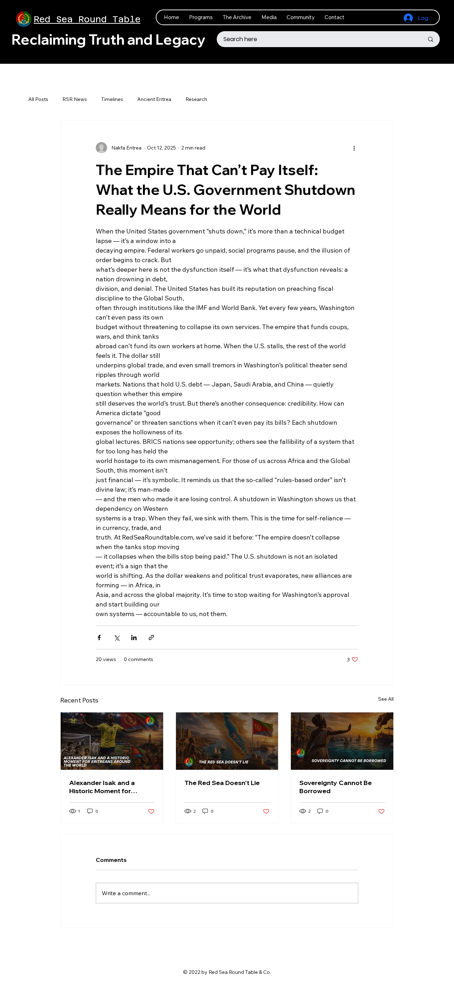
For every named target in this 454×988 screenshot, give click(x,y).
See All (386, 699)
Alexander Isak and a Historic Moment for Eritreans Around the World (102, 787)
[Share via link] (151, 637)
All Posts (38, 99)
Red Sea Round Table (87, 19)
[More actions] (354, 147)
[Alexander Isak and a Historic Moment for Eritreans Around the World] (112, 741)
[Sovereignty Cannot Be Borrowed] (342, 741)
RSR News (74, 99)
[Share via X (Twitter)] (116, 637)
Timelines (112, 99)
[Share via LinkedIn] (134, 637)
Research (196, 99)
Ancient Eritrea (154, 99)
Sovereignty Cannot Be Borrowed (335, 787)
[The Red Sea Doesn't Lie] (227, 741)
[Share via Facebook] (99, 637)
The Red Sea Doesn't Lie (222, 783)
